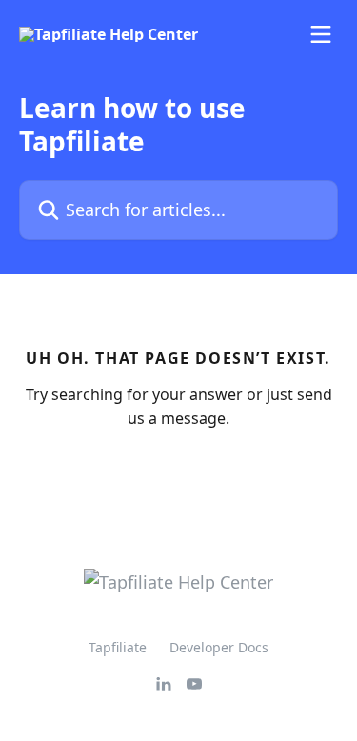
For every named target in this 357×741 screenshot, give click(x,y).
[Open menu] (321, 34)
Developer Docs (218, 647)
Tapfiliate (118, 647)
